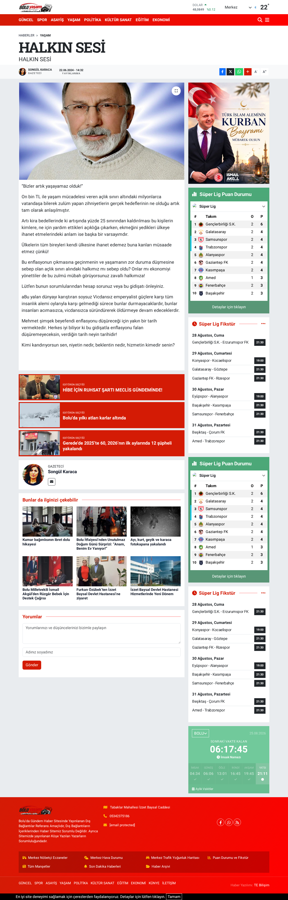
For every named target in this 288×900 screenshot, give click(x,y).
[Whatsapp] (229, 822)
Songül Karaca (62, 471)
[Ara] (260, 20)
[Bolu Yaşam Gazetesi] (35, 7)
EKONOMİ (161, 20)
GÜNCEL (26, 20)
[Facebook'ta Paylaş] (222, 72)
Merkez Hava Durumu (106, 858)
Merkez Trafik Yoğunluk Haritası (175, 858)
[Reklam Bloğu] (228, 133)
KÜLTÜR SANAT (118, 20)
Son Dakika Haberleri (105, 866)
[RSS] (237, 822)
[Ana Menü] (266, 20)
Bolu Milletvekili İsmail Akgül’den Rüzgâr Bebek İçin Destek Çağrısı (45, 593)
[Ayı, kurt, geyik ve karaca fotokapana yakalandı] (155, 521)
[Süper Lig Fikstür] (263, 324)
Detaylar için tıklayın (229, 307)
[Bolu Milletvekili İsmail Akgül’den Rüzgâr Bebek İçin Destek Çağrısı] (47, 571)
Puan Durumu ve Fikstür (230, 858)
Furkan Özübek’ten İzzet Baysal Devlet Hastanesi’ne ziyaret (98, 593)
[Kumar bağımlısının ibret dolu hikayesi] (47, 521)
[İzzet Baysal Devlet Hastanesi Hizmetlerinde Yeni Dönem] (155, 571)
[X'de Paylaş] (230, 72)
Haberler (26, 35)
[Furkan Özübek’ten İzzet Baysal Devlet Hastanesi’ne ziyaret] (101, 571)
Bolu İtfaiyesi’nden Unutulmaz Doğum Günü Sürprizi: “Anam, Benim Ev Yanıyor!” (100, 544)
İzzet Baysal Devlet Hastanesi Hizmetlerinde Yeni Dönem (154, 591)
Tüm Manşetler (39, 866)
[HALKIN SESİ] (101, 131)
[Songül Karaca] (33, 474)
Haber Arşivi (161, 866)
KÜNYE (154, 883)
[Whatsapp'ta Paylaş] (239, 72)
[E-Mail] (51, 482)
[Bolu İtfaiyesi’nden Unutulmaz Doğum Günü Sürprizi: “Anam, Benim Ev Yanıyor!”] (101, 521)
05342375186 (119, 816)
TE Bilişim (261, 885)
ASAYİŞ (57, 20)
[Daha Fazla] (248, 72)
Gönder (32, 665)
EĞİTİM (142, 20)
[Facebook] (220, 822)
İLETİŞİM (169, 883)
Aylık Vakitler (204, 789)
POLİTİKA (92, 20)
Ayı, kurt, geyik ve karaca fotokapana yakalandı (150, 542)
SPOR (42, 20)
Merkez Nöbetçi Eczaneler (48, 858)
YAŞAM (74, 20)
